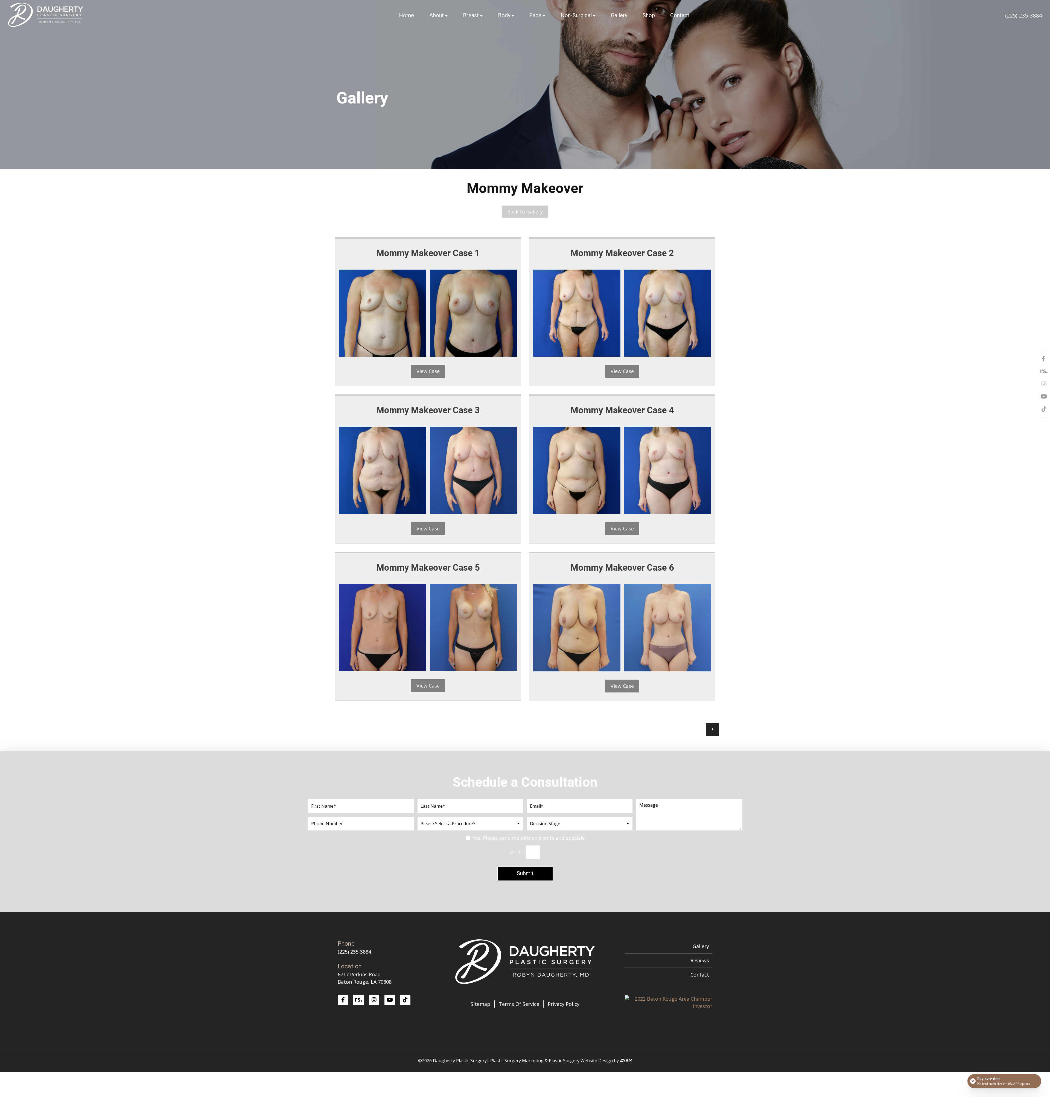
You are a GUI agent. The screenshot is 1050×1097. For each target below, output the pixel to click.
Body (504, 15)
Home (406, 15)
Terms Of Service (519, 1004)
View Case (428, 371)
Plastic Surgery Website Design (581, 1061)
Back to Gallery (525, 211)
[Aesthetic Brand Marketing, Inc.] (626, 1061)
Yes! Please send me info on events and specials (528, 838)
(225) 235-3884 (1023, 15)
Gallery (619, 15)
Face (535, 15)
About (436, 15)
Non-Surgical (576, 15)
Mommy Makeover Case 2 (622, 253)
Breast (471, 15)
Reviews (699, 960)
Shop (649, 15)
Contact (679, 15)
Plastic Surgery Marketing (517, 1061)
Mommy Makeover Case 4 (622, 410)
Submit (525, 873)
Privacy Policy (563, 1004)
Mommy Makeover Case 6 (622, 568)
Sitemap (480, 1004)
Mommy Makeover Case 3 (428, 410)
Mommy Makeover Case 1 (428, 253)
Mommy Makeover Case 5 (428, 568)
